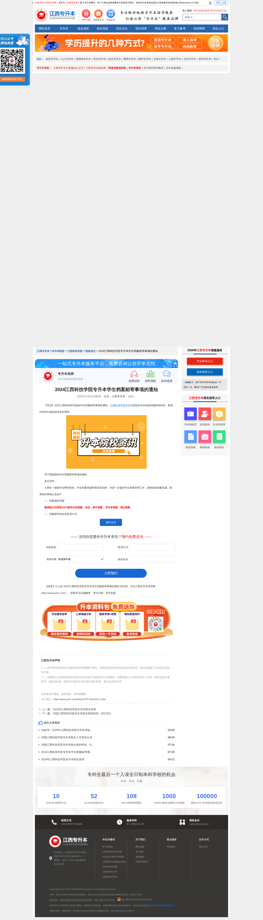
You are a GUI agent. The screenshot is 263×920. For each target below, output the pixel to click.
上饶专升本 (175, 59)
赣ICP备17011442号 (105, 900)
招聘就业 (171, 847)
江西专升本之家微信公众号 (68, 67)
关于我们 (139, 852)
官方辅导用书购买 (153, 67)
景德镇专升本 (83, 59)
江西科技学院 (74, 351)
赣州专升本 (144, 59)
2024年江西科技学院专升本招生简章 (62, 759)
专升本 (64, 28)
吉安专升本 (190, 59)
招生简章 (141, 28)
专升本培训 (134, 67)
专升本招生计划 (218, 10)
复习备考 (180, 28)
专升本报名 (107, 847)
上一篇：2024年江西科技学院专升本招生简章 (69, 709)
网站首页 (44, 28)
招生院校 (102, 28)
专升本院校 (58, 351)
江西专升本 (43, 351)
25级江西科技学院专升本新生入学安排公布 (66, 737)
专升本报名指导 (201, 10)
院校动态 (91, 351)
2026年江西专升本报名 (113, 857)
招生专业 (122, 28)
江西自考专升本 (109, 877)
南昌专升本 (52, 59)
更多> (217, 59)
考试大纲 (160, 28)
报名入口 (218, 28)
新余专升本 (114, 59)
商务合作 (203, 847)
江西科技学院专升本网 (122, 405)
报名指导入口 (205, 371)
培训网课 (199, 28)
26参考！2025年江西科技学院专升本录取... (66, 730)
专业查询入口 (205, 361)
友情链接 (139, 857)
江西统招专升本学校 (112, 852)
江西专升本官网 (109, 867)
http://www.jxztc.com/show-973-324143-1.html (80, 699)
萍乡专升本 (99, 59)
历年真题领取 (173, 67)
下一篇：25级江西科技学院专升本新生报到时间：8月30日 (76, 713)
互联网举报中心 (166, 905)
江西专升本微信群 (96, 67)
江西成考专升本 (109, 872)
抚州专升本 (205, 59)
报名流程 (83, 28)
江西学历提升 (141, 862)
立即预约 (110, 573)
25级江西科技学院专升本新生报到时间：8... (67, 744)
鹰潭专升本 (129, 59)
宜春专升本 (160, 59)
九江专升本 (67, 59)
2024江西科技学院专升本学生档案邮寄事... (66, 752)
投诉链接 (152, 905)
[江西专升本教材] (131, 50)
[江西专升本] (57, 15)
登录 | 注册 (221, 2)
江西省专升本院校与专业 (114, 862)
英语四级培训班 (117, 67)
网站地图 (139, 847)
